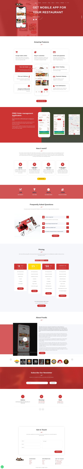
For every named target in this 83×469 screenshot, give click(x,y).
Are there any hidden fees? (50, 227)
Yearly (46, 260)
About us (53, 2)
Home (36, 2)
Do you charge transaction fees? (51, 223)
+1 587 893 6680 (58, 461)
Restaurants (20, 194)
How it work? (44, 2)
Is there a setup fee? (49, 217)
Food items (34, 194)
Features (39, 2)
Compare (30, 462)
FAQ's (43, 461)
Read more (56, 235)
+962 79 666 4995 (41, 401)
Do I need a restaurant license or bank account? (54, 231)
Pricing (49, 2)
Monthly (37, 260)
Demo (30, 463)
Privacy (43, 463)
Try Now (20, 288)
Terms (43, 462)
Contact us (57, 2)
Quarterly (42, 260)
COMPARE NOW (41, 305)
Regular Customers (63, 194)
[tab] (23, 68)
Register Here (41, 178)
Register (62, 2)
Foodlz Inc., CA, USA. (59, 460)
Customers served (48, 194)
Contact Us (58, 451)
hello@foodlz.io (60, 401)
